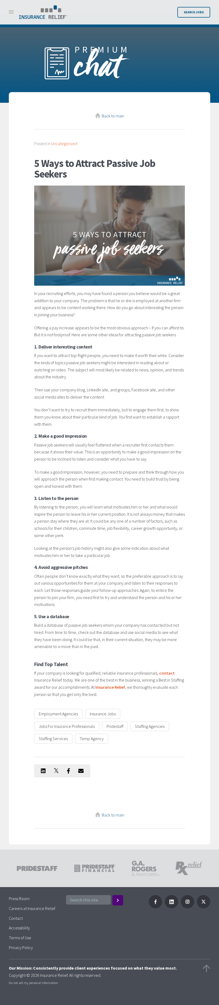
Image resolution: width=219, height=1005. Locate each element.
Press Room (19, 898)
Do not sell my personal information (33, 983)
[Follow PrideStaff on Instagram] (187, 906)
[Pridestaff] (43, 12)
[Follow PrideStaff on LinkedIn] (171, 906)
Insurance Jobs (103, 713)
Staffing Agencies (150, 726)
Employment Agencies (58, 713)
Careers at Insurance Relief (32, 908)
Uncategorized (64, 143)
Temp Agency (92, 738)
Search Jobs (194, 12)
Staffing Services (53, 738)
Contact (16, 918)
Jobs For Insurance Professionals (67, 726)
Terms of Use (20, 937)
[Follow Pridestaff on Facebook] (155, 906)
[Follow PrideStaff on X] (203, 906)
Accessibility (19, 927)
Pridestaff (115, 726)
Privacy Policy (21, 947)
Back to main (113, 115)
